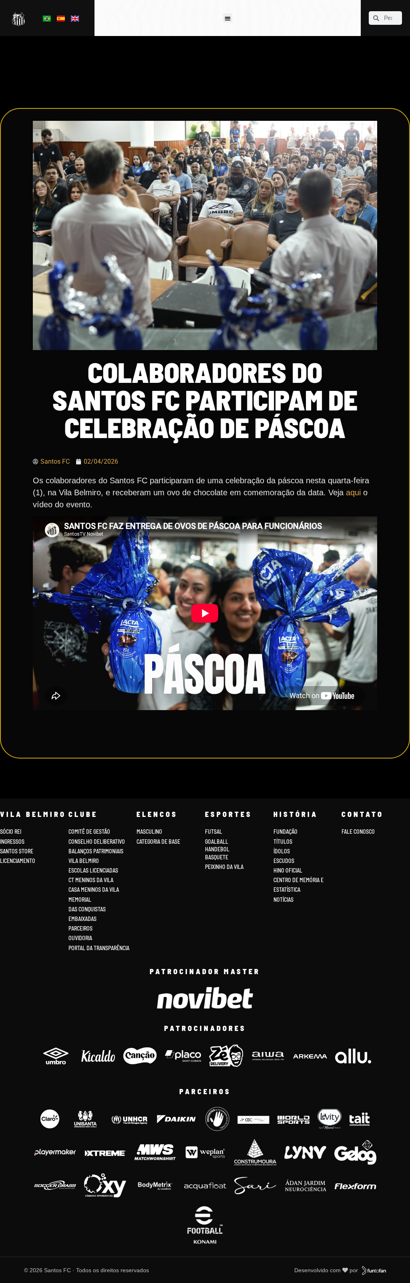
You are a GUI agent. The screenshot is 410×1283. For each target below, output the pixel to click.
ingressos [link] (12, 841)
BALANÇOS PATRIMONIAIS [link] (95, 851)
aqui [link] (354, 492)
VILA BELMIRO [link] (83, 860)
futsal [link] (213, 831)
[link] (20, 19)
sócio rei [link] (10, 831)
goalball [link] (216, 841)
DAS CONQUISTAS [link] (87, 909)
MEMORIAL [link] (79, 899)
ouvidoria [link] (80, 938)
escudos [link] (283, 860)
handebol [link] (217, 849)
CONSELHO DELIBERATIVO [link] (96, 841)
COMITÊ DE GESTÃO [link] (89, 831)
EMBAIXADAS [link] (82, 918)
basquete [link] (216, 857)
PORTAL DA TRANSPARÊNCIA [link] (98, 948)
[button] (227, 18)
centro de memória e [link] (298, 880)
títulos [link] (282, 841)
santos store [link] (16, 851)
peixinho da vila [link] (224, 866)
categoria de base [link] (159, 841)
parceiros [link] (80, 928)
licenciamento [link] (17, 860)
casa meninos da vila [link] (93, 889)
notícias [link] (283, 899)
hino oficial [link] (287, 870)
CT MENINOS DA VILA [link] (90, 880)
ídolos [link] (281, 851)
